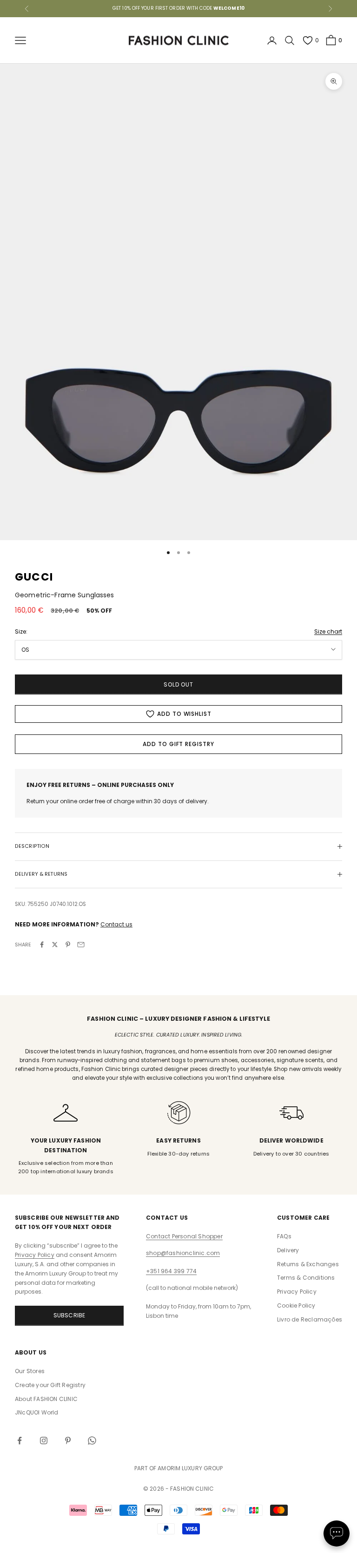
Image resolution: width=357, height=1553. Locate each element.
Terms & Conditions (306, 1278)
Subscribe (69, 1315)
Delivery (288, 1250)
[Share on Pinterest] (68, 944)
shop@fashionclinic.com (183, 1253)
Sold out (179, 684)
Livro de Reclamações (309, 1319)
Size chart (328, 631)
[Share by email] (81, 944)
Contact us (116, 924)
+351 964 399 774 (171, 1271)
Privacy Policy (34, 1255)
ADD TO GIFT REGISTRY (178, 744)
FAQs (284, 1236)
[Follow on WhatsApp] (92, 1440)
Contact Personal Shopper (184, 1236)
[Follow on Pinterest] (68, 1440)
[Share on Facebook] (42, 944)
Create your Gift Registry (50, 1385)
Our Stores (30, 1371)
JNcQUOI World (37, 1412)
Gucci (34, 576)
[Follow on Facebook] (19, 1440)
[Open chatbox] (337, 1533)
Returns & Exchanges (308, 1264)
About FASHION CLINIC (46, 1399)
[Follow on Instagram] (43, 1440)
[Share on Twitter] (55, 944)
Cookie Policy (296, 1305)
